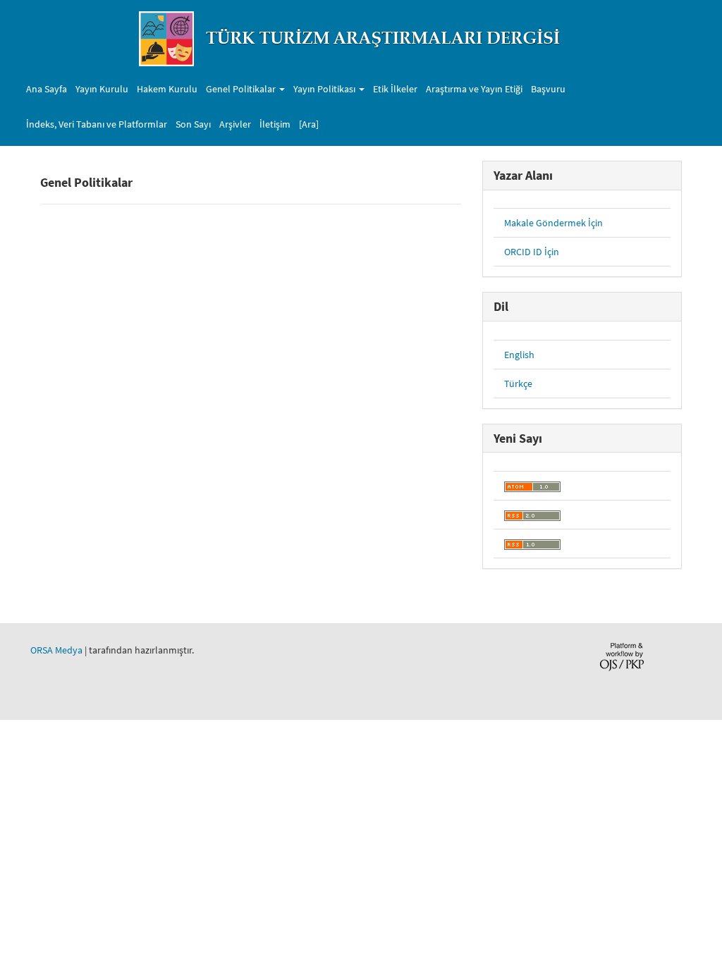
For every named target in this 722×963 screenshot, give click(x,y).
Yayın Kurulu (101, 88)
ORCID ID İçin (531, 251)
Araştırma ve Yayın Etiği (474, 88)
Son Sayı (193, 124)
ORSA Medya (56, 650)
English (519, 354)
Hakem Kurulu (167, 88)
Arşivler (235, 124)
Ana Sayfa (46, 88)
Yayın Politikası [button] (325, 88)
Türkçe (518, 383)
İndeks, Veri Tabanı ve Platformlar (96, 124)
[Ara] (309, 124)
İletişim (274, 124)
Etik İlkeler (395, 88)
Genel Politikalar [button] (242, 88)
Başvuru (548, 88)
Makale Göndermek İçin (553, 222)
